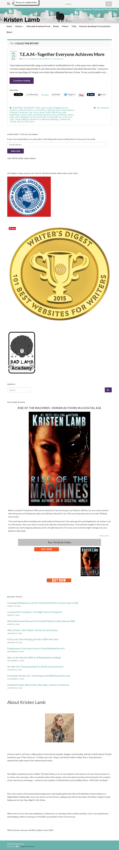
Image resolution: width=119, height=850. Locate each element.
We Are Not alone (25, 121)
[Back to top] (112, 843)
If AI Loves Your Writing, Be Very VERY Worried (32, 639)
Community (40, 110)
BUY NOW (46, 549)
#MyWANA (18, 108)
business (14, 110)
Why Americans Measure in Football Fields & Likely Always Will (41, 621)
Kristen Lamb (27, 59)
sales (12, 117)
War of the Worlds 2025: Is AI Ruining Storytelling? (34, 657)
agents (44, 108)
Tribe (73, 26)
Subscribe (15, 151)
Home (9, 26)
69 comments (103, 108)
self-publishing (22, 117)
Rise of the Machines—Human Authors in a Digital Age (59, 408)
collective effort (26, 110)
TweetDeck (64, 119)
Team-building (21, 119)
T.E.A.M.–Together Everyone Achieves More (61, 54)
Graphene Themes (27, 846)
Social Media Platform (42, 59)
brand (65, 108)
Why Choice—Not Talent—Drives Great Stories (32, 630)
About (9, 32)
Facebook (23, 112)
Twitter (13, 121)
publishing (61, 114)
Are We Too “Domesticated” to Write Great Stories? (35, 666)
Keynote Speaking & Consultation (94, 26)
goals (42, 112)
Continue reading (21, 80)
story (61, 117)
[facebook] (13, 3)
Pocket (44, 94)
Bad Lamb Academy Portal (38, 26)
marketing (37, 114)
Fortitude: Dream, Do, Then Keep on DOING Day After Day (38, 675)
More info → (105, 535)
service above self (38, 117)
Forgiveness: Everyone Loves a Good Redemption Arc (36, 648)
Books (56, 26)
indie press (56, 112)
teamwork (33, 119)
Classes (18, 26)
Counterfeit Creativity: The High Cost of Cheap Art (34, 612)
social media (52, 117)
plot (54, 114)
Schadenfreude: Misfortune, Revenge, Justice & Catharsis (38, 684)
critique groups (53, 110)
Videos (65, 26)
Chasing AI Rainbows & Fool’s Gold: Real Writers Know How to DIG (42, 602)
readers (70, 114)
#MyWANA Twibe (32, 108)
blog (51, 108)
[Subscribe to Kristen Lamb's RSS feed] (8, 3)
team (12, 119)
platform (47, 114)
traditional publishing (48, 119)
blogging (58, 108)
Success (68, 117)
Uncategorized (57, 59)
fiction (36, 112)
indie (48, 112)
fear (30, 112)
